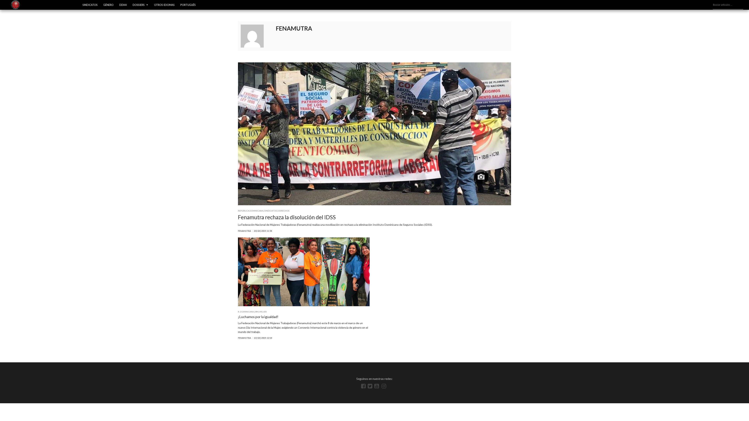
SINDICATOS (90, 4)
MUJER (263, 311)
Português (188, 4)
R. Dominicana (246, 311)
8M (256, 311)
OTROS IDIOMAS (164, 4)
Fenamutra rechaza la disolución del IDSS (287, 217)
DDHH (123, 4)
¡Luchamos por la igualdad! (258, 317)
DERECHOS (283, 211)
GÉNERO (108, 4)
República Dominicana (250, 211)
